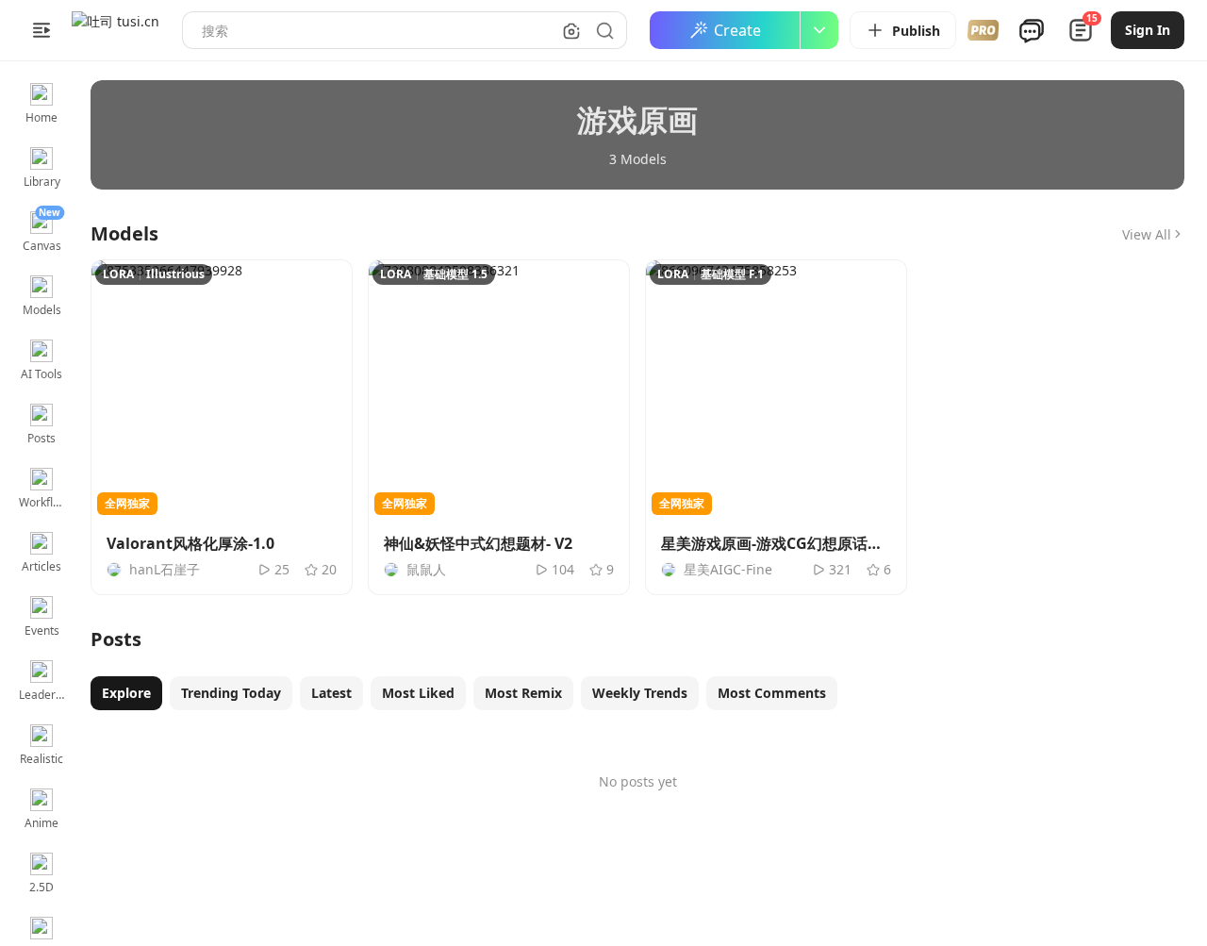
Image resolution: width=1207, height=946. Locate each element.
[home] (115, 30)
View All (1146, 234)
